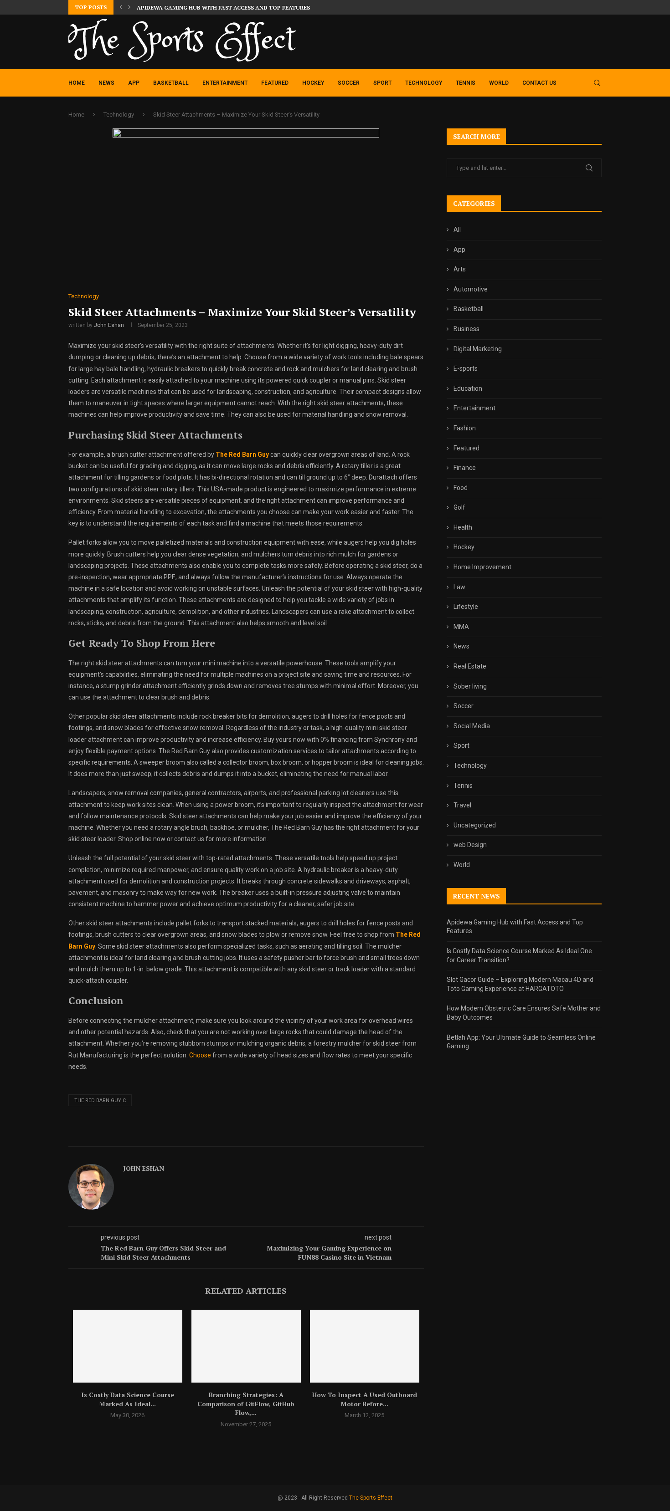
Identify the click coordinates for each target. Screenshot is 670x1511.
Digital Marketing (478, 348)
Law (459, 587)
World (499, 83)
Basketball (171, 83)
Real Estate (470, 666)
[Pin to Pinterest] (287, 1135)
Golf (459, 507)
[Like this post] (256, 1135)
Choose (200, 1055)
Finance (465, 467)
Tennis (465, 83)
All (457, 229)
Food (461, 487)
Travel (462, 805)
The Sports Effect (370, 1498)
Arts (460, 269)
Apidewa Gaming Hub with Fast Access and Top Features (223, 7)
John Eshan (109, 325)
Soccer (349, 83)
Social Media (472, 726)
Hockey (313, 83)
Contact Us (539, 83)
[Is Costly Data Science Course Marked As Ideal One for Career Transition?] (127, 1346)
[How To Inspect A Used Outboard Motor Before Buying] (364, 1346)
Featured (275, 83)
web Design (470, 844)
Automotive (471, 289)
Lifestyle (466, 606)
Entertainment (224, 83)
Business (466, 328)
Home (76, 83)
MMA (461, 626)
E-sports (466, 368)
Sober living (470, 686)
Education (468, 388)
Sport (382, 83)
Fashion (465, 428)
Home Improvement (482, 567)
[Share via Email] (297, 1135)
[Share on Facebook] (267, 1135)
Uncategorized (475, 825)
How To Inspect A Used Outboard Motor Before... (364, 1399)
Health (463, 527)
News (106, 83)
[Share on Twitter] (277, 1135)
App (133, 83)
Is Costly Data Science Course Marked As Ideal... (127, 1399)
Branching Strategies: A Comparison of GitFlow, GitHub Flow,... (245, 1403)
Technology (423, 83)
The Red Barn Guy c (100, 1100)
